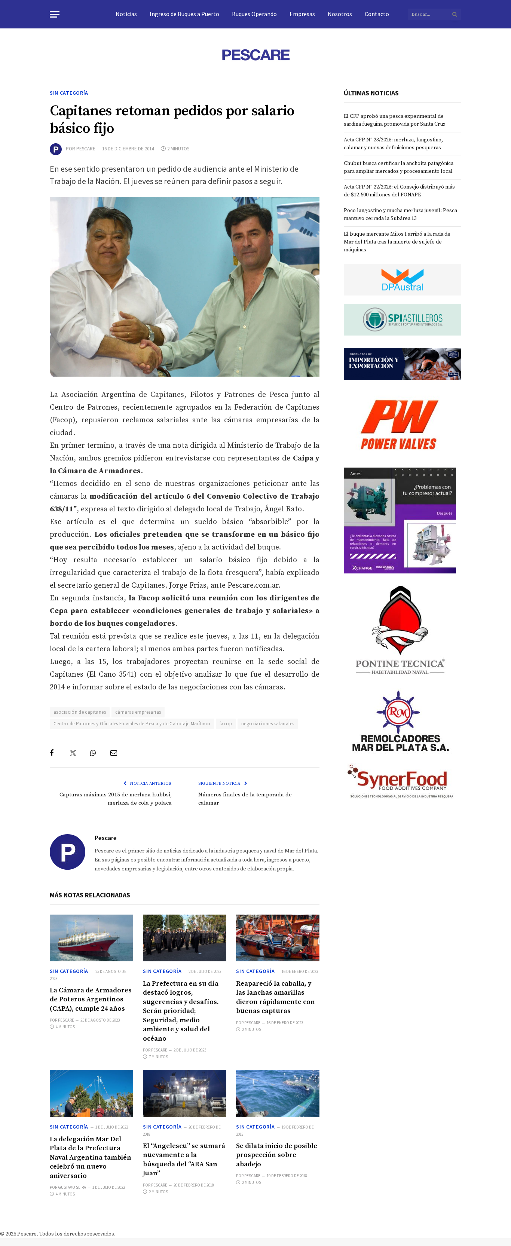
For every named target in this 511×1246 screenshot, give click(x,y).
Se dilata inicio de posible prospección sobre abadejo (276, 1155)
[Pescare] (255, 54)
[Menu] (54, 14)
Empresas (302, 14)
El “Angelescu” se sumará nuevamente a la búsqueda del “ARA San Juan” (184, 1160)
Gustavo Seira (72, 1187)
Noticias (126, 14)
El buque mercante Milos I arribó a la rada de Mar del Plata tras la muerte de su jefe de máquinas (397, 242)
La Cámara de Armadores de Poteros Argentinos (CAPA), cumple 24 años (91, 999)
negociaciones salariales (267, 723)
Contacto (377, 14)
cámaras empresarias (138, 712)
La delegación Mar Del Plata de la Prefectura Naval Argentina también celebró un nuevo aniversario (90, 1157)
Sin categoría (69, 92)
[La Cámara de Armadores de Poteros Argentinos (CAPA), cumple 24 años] (91, 938)
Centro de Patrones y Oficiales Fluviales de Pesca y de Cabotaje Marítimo (131, 723)
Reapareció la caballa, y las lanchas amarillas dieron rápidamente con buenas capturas (275, 997)
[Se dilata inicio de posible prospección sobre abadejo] (277, 1093)
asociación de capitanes (79, 712)
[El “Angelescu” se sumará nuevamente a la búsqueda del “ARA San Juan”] (184, 1093)
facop (226, 723)
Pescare (85, 149)
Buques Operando (254, 14)
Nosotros (340, 14)
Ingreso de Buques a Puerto (184, 14)
